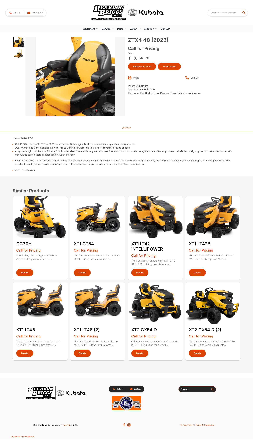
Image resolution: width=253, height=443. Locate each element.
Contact (165, 28)
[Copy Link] (147, 58)
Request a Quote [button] (142, 66)
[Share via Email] (141, 58)
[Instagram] (129, 425)
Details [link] (24, 272)
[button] (14, 12)
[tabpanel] (75, 77)
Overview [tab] (126, 127)
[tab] (19, 42)
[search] (244, 12)
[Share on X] (135, 58)
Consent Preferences (22, 436)
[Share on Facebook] (129, 58)
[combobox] (228, 12)
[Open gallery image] (75, 76)
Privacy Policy (187, 425)
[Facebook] (124, 425)
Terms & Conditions (205, 425)
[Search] (212, 389)
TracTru (66, 425)
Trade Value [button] (169, 66)
